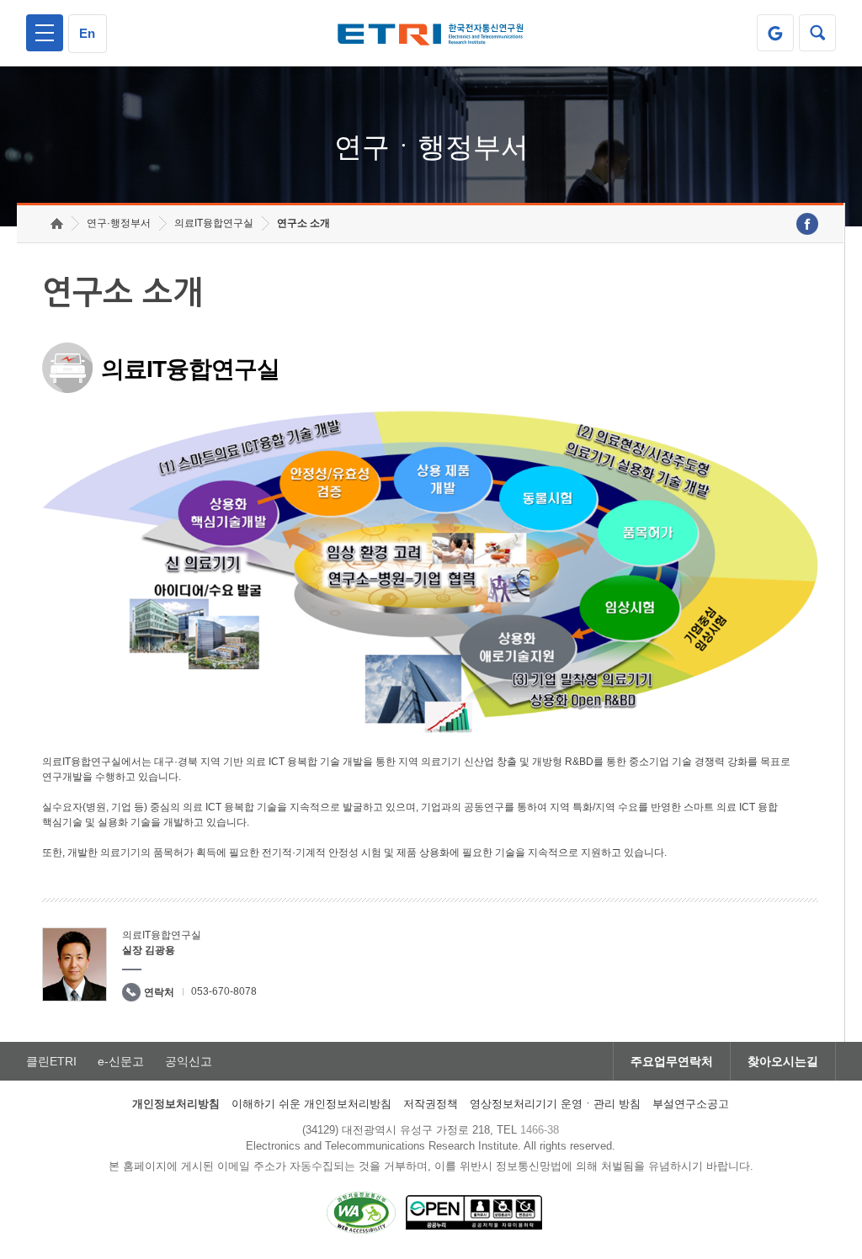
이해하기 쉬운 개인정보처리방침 (311, 1103)
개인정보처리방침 (176, 1103)
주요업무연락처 (672, 1061)
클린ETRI (51, 1061)
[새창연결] (807, 224)
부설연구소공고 (690, 1103)
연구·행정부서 (119, 223)
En (87, 33)
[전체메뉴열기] (44, 32)
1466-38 (539, 1130)
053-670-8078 (224, 991)
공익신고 (188, 1061)
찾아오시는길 (783, 1061)
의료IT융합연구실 (213, 223)
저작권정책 (430, 1103)
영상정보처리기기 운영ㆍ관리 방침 (555, 1103)
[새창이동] (775, 32)
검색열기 (817, 32)
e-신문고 (121, 1061)
